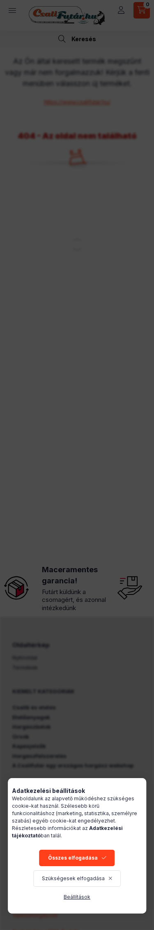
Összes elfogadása (73, 858)
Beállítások (77, 897)
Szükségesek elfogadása (73, 878)
